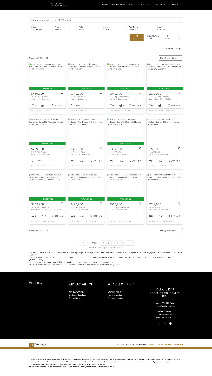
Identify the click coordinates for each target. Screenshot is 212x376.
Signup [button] (169, 48)
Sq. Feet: (161, 29)
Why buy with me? (76, 292)
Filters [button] (178, 39)
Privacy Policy (151, 344)
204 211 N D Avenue (40, 98)
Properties (116, 5)
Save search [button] (137, 39)
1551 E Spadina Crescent (119, 208)
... (114, 243)
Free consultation (115, 298)
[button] (159, 323)
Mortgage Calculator (77, 295)
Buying (131, 5)
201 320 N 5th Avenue (46, 208)
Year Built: (133, 29)
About (175, 5)
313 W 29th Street (40, 153)
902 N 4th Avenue (79, 208)
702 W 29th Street (158, 208)
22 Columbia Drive (82, 153)
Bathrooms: (106, 29)
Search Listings (75, 298)
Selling (145, 5)
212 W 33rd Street (78, 98)
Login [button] (179, 48)
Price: (37, 29)
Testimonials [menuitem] (162, 5)
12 (120, 243)
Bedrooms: (81, 29)
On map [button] (167, 39)
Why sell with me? (116, 292)
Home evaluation (115, 295)
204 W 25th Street (119, 153)
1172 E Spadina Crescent (119, 98)
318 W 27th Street (158, 153)
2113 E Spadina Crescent (160, 98)
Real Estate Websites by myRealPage (170, 344)
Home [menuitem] (105, 5)
